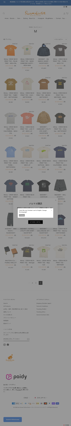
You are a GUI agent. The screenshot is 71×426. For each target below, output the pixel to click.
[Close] (51, 210)
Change (22, 215)
